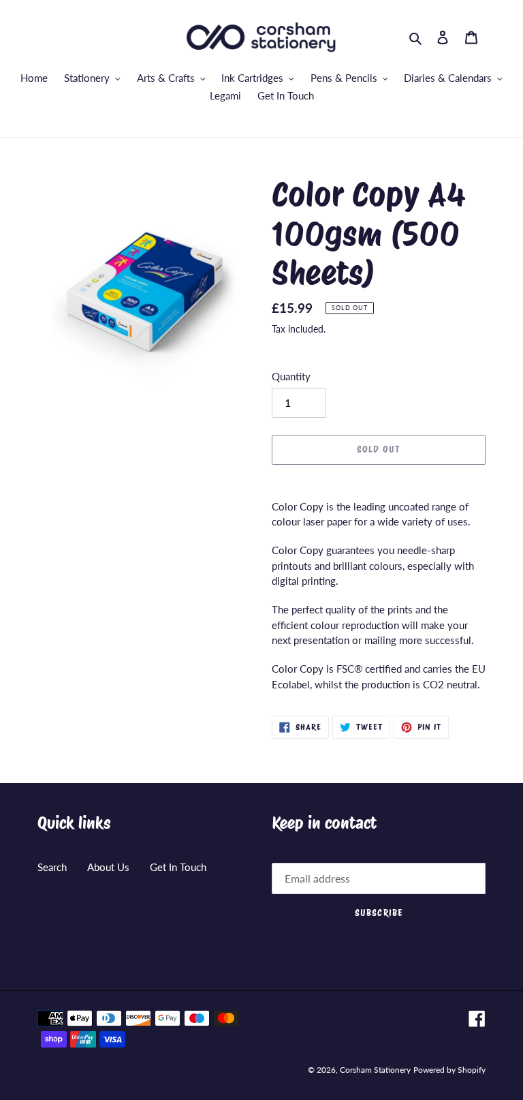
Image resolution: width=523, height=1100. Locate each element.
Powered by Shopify (449, 1070)
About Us (108, 867)
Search (52, 867)
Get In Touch (178, 867)
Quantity (291, 376)
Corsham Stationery (375, 1070)
